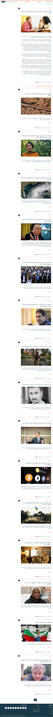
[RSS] (23, 708)
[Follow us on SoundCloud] (11, 708)
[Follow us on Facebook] (21, 708)
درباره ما (38, 707)
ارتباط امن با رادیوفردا (36, 711)
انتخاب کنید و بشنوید (36, 709)
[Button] (48, 82)
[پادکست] (6, 2)
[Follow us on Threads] (6, 708)
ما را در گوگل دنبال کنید (13, 1)
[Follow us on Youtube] (13, 708)
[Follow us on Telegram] (18, 708)
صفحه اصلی (50, 707)
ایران (51, 709)
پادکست (51, 713)
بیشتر (35, 700)
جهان (51, 711)
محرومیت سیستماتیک (31, 53)
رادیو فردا (49, 8)
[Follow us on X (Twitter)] (16, 708)
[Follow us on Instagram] (8, 708)
